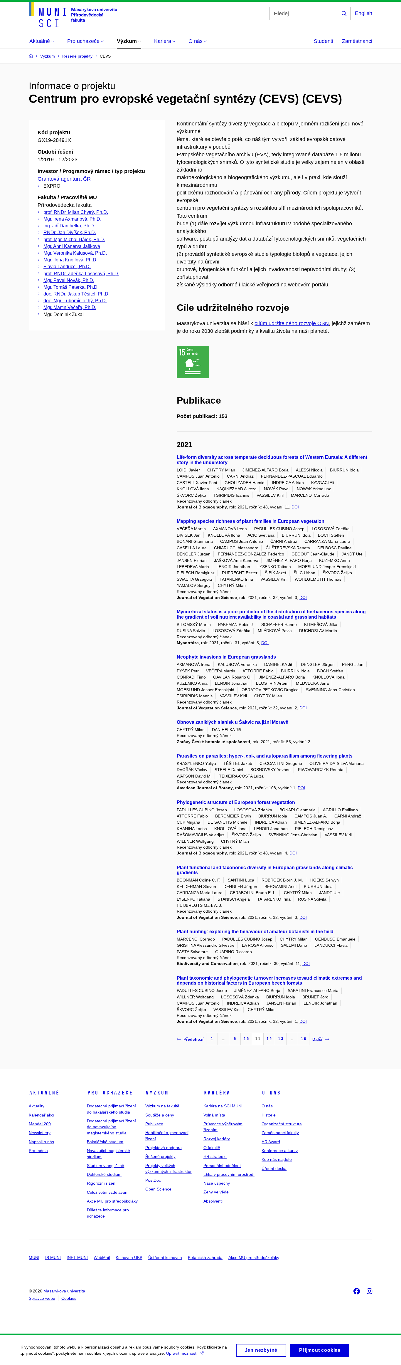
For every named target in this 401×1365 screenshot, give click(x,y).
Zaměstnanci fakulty (280, 1132)
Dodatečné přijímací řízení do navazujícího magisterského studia (111, 1127)
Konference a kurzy (280, 1150)
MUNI (34, 1257)
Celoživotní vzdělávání (108, 1192)
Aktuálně (44, 1092)
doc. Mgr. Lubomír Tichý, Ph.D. (75, 300)
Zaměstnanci (357, 41)
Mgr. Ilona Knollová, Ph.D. (70, 259)
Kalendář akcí (41, 1115)
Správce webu (42, 1298)
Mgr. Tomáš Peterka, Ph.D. (71, 287)
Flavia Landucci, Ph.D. (67, 266)
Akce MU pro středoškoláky (112, 1201)
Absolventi (213, 1201)
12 (269, 1038)
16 (303, 1038)
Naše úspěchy (216, 1183)
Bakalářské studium (105, 1141)
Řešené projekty (160, 1156)
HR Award (271, 1141)
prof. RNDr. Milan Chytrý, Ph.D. (75, 212)
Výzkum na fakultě (162, 1106)
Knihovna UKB (129, 1257)
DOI (295, 507)
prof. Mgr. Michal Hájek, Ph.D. (74, 239)
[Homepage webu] (73, 14)
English (363, 13)
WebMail (102, 1257)
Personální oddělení (222, 1165)
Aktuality (36, 1106)
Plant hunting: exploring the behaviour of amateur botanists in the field (255, 931)
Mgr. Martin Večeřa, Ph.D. (69, 307)
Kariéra (216, 1092)
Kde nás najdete (277, 1159)
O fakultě (211, 1147)
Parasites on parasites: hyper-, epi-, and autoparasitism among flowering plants (265, 755)
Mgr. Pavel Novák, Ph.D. (68, 280)
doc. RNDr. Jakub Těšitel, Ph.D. (76, 293)
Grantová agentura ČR (64, 179)
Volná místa (214, 1115)
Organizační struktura (282, 1123)
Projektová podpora (163, 1147)
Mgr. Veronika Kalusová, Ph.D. (75, 253)
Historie (269, 1115)
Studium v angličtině (105, 1165)
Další (317, 1039)
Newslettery (39, 1132)
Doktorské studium (104, 1174)
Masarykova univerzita (64, 1291)
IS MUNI (53, 1257)
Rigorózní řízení (102, 1183)
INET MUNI (77, 1257)
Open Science (158, 1189)
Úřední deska (274, 1168)
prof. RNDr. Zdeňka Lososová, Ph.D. (81, 273)
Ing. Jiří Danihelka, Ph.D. (69, 225)
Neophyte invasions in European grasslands (226, 656)
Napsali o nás (41, 1141)
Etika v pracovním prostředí (229, 1174)
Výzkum (156, 1092)
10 (246, 1038)
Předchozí (193, 1039)
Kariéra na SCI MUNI (222, 1106)
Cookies (68, 1298)
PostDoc (153, 1180)
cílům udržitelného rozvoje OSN (292, 323)
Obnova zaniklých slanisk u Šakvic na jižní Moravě (232, 722)
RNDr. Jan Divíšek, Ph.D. (69, 232)
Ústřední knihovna (165, 1257)
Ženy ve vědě (216, 1192)
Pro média (38, 1150)
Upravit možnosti (181, 1353)
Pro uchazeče (110, 1092)
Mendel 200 (40, 1123)
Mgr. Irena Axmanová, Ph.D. (72, 218)
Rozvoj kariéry (216, 1138)
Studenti (323, 41)
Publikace (154, 1123)
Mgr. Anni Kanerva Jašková (71, 246)
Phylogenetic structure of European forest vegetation (236, 802)
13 (281, 1038)
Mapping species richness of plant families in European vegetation (250, 521)
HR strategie (215, 1156)
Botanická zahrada (205, 1257)
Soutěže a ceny (159, 1115)
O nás (271, 1092)
